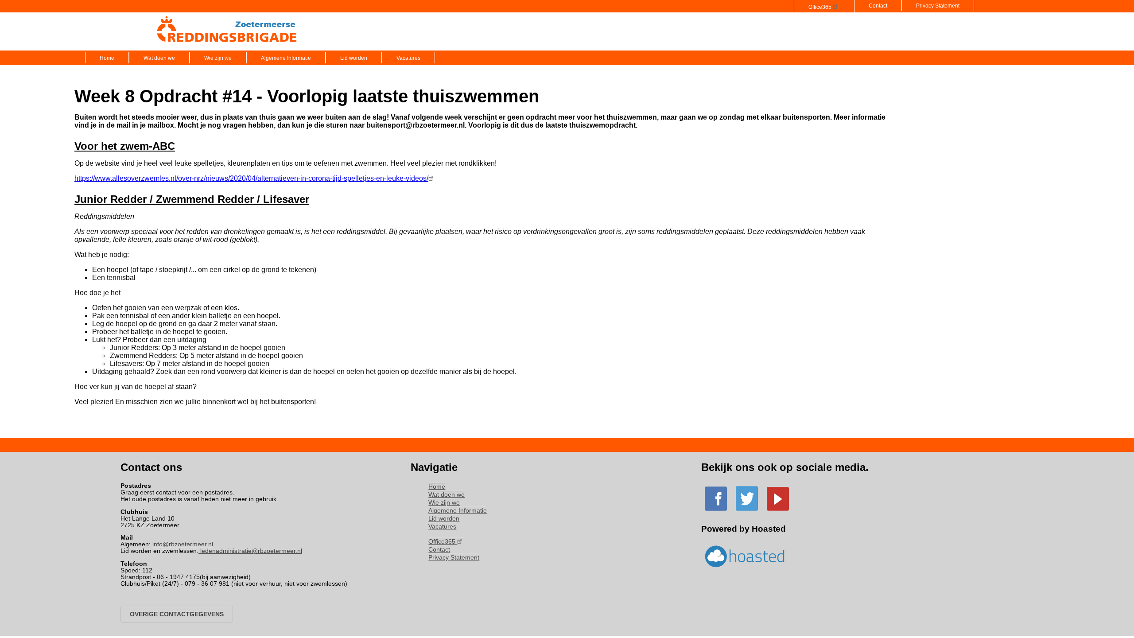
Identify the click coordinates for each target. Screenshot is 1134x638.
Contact (878, 6)
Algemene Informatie (286, 58)
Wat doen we (159, 58)
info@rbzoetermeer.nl (182, 544)
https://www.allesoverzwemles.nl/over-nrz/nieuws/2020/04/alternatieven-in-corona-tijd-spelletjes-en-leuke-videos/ (251, 178)
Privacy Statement (937, 6)
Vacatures (408, 58)
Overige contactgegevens (177, 614)
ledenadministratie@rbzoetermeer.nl (250, 551)
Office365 (820, 7)
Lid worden (353, 58)
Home (107, 58)
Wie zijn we (218, 58)
